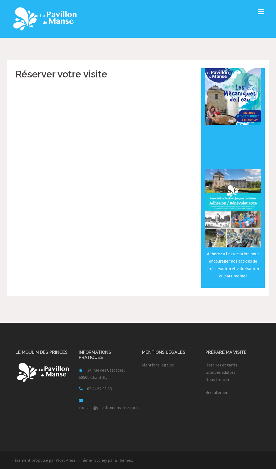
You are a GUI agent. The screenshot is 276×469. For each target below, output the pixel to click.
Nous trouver (217, 379)
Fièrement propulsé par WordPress (43, 460)
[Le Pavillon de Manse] (45, 18)
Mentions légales (158, 365)
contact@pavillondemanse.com (108, 407)
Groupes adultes (220, 372)
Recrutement (217, 392)
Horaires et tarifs (221, 365)
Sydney (100, 460)
